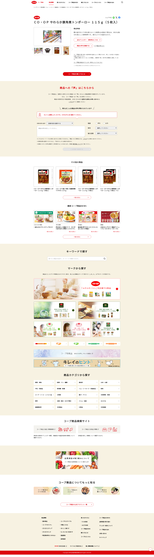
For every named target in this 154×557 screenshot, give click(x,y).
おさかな (103, 401)
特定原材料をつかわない (49, 535)
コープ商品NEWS (73, 2)
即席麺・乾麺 (61, 388)
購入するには (84, 2)
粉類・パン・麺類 (62, 382)
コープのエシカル (96, 2)
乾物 (102, 388)
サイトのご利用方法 (75, 546)
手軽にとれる (64, 525)
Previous (32, 49)
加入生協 (90, 133)
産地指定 (63, 539)
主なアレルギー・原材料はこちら (87, 40)
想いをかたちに (61, 2)
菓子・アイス (83, 395)
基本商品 (45, 521)
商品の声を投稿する (83, 46)
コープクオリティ (47, 525)
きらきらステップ (47, 528)
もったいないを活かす (67, 532)
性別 (89, 123)
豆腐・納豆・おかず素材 (64, 401)
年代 (89, 128)
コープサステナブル (66, 521)
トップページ (36, 7)
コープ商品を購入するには (76, 74)
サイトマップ (103, 537)
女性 (106, 123)
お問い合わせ (103, 533)
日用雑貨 (103, 407)
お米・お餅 (104, 382)
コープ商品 (40, 2)
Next (72, 49)
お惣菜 (59, 395)
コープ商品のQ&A (109, 2)
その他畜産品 (62, 7)
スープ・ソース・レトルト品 (43, 395)
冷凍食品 (59, 407)
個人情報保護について (92, 546)
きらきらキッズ (47, 532)
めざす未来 (85, 525)
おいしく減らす (65, 528)
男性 (99, 123)
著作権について (77, 144)
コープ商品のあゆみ (104, 518)
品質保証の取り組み (104, 521)
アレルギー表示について (106, 525)
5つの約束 (84, 521)
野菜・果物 (38, 382)
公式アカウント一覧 (76, 504)
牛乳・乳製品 (39, 388)
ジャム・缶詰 (83, 401)
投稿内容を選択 (41, 123)
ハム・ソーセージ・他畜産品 (52, 7)
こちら (71, 102)
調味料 (81, 382)
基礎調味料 (38, 407)
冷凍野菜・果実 (105, 395)
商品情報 (51, 2)
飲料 (36, 401)
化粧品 (81, 407)
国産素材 (63, 535)
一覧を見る (76, 197)
